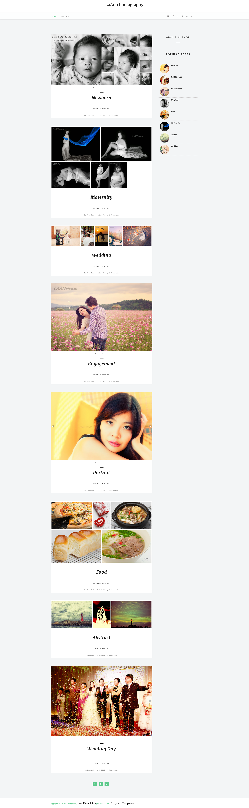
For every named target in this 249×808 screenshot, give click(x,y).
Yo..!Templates (87, 803)
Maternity (101, 197)
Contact (65, 16)
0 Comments (114, 115)
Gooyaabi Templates (122, 803)
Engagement (101, 364)
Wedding (101, 255)
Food (101, 572)
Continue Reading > (101, 109)
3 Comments (114, 490)
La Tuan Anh (89, 115)
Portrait (101, 472)
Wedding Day (101, 748)
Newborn (101, 98)
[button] (53, 60)
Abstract (101, 637)
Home (54, 16)
